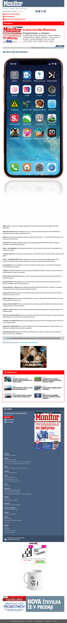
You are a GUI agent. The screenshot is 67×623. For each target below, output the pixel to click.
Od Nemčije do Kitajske (10, 455)
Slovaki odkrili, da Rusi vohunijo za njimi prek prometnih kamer (22, 396)
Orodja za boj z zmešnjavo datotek (12, 520)
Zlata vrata (7, 522)
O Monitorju (6, 8)
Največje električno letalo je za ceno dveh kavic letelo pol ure (22, 388)
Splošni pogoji (38, 621)
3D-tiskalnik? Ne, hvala (10, 459)
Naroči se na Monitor (12, 14)
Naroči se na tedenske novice (15, 19)
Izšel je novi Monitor (9, 477)
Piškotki (12, 8)
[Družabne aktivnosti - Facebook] (36, 11)
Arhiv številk (10, 422)
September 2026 (8, 415)
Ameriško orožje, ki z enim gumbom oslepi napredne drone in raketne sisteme (22, 380)
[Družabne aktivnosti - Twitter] (39, 11)
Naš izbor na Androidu (10, 530)
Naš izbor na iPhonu (9, 532)
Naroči (9, 338)
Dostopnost (47, 621)
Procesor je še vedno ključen (11, 509)
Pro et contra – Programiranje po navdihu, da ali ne (17, 463)
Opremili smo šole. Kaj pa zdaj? (12, 492)
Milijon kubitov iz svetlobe (11, 500)
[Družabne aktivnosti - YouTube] (41, 11)
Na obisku (6, 485)
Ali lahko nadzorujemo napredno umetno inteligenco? (17, 461)
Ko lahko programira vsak (11, 479)
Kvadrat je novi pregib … (10, 514)
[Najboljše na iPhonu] (33, 139)
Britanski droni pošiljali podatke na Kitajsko (51, 388)
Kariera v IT (7, 498)
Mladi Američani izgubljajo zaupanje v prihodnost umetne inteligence (51, 396)
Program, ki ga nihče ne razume (12, 481)
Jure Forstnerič (49, 47)
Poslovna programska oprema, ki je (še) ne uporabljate (17, 494)
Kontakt (25, 8)
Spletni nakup (10, 16)
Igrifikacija (7, 528)
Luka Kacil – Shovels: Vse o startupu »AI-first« (15, 468)
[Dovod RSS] (44, 11)
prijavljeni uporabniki (29, 342)
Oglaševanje (19, 8)
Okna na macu (8, 518)
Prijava (14, 11)
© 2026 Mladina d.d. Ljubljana (17, 621)
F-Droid (6, 526)
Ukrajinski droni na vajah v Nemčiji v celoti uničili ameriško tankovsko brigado (51, 380)
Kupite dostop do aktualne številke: (16, 538)
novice (14, 377)
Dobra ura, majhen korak (10, 472)
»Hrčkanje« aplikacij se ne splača (12, 490)
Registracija (6, 11)
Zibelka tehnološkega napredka (12, 505)
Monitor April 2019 (58, 47)
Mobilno (60, 46)
